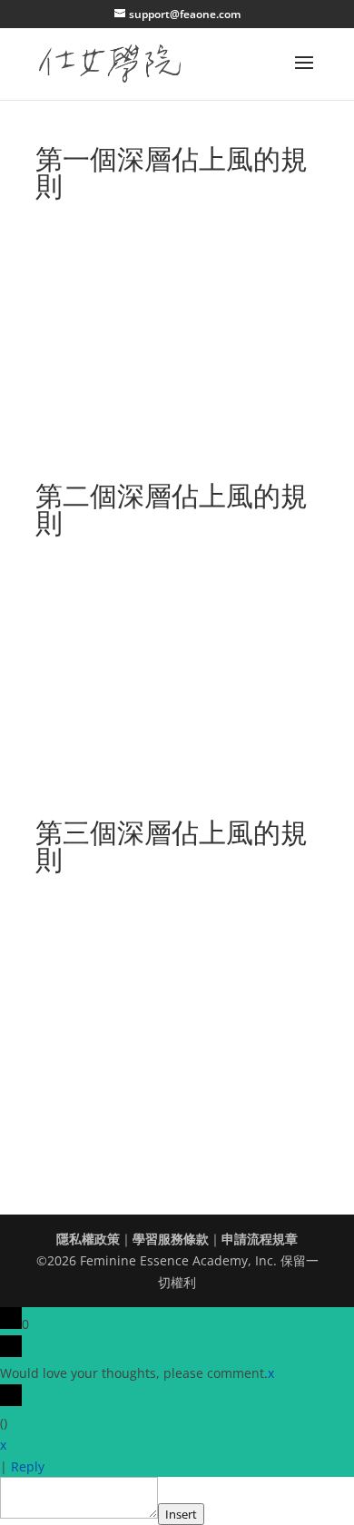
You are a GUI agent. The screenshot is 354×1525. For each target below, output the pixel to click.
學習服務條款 (171, 1238)
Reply (27, 1466)
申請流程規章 (259, 1238)
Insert (181, 1514)
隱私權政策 (88, 1238)
